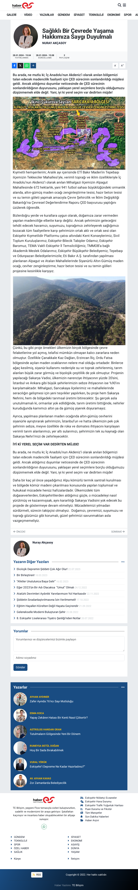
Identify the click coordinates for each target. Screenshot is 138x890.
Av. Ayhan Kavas (40, 778)
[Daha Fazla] (33, 65)
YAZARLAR (46, 14)
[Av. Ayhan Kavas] (20, 780)
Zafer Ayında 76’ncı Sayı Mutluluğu (51, 701)
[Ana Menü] (124, 5)
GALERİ (11, 14)
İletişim (75, 858)
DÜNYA (75, 848)
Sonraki (116, 531)
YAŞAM (75, 851)
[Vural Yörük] (20, 764)
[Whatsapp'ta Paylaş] (27, 65)
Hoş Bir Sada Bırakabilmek (47, 750)
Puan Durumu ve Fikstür (98, 809)
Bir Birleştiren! (26, 575)
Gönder (20, 667)
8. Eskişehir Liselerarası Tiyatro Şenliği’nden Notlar (49, 618)
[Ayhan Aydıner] (20, 699)
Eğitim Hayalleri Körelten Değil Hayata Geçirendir (48, 606)
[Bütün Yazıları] (123, 562)
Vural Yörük (38, 762)
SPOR (127, 14)
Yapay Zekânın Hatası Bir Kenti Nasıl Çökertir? (59, 717)
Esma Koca (37, 713)
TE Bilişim (77, 885)
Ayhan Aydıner (39, 696)
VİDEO (27, 14)
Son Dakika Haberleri (97, 816)
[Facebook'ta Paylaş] (14, 65)
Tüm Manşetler (93, 812)
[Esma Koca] (20, 715)
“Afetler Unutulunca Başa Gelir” (36, 581)
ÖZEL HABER (21, 848)
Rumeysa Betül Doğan (44, 745)
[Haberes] (23, 5)
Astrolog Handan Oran (45, 729)
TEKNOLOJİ (96, 14)
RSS (38, 874)
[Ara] (119, 5)
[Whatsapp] (44, 826)
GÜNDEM (64, 14)
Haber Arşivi (92, 820)
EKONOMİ (113, 14)
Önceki (20, 531)
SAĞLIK (18, 851)
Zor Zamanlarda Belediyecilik (48, 783)
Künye (17, 858)
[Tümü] (123, 687)
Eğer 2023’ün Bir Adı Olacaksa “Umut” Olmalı (46, 587)
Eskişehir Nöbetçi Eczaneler (101, 797)
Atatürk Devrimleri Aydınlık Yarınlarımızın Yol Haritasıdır (52, 593)
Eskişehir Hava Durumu (98, 801)
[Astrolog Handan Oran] (20, 731)
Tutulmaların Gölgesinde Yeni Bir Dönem (55, 734)
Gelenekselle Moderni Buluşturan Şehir (41, 612)
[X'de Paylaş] (20, 65)
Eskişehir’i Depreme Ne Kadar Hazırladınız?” (57, 766)
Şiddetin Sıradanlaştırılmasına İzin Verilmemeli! (47, 599)
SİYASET (79, 14)
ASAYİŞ (75, 844)
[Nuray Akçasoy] (25, 36)
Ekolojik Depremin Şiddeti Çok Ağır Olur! (42, 569)
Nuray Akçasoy (54, 43)
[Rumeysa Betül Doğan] (20, 748)
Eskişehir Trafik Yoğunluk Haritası (104, 805)
